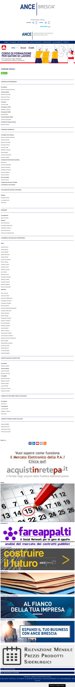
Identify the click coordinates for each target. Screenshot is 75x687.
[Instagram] (41, 443)
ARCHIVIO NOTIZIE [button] (22, 42)
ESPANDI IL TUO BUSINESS (7, 619)
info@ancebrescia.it (37, 678)
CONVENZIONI (46, 42)
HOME (6, 42)
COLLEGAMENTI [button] (56, 42)
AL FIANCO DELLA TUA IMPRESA (9, 595)
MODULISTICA (4, 571)
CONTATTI (66, 42)
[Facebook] (30, 443)
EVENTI (2, 482)
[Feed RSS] (44, 443)
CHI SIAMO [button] (12, 42)
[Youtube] (37, 443)
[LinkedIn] (33, 443)
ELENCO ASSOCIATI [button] (35, 42)
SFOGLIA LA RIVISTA (6, 547)
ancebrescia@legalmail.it (65, 678)
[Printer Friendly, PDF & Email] (4, 73)
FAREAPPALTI (4, 523)
